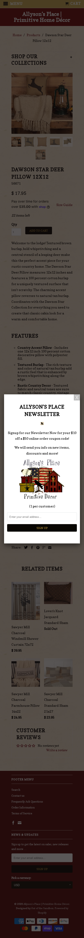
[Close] (77, 397)
